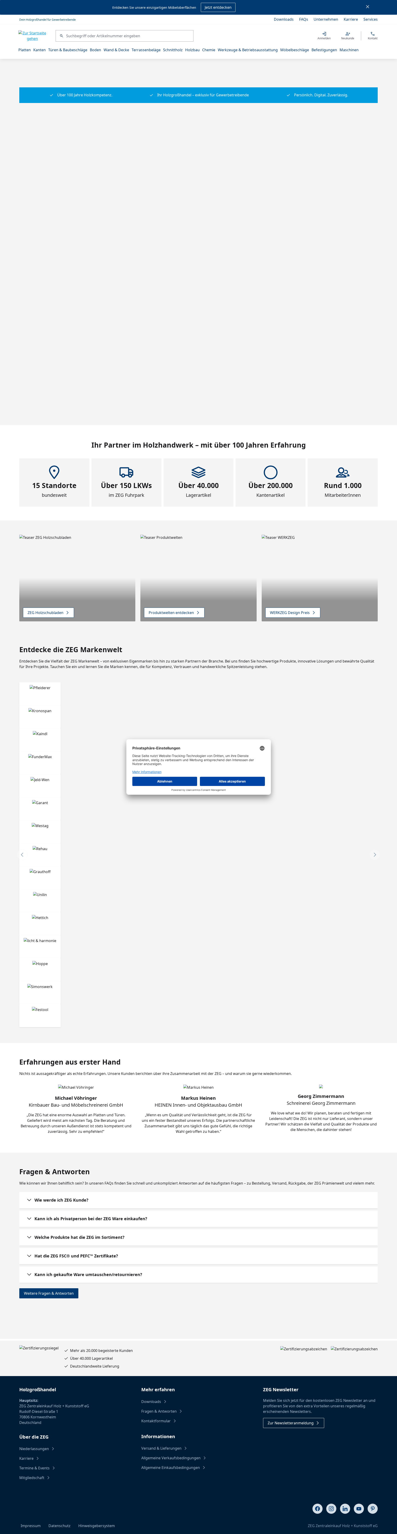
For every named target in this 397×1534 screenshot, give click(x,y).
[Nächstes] (374, 75)
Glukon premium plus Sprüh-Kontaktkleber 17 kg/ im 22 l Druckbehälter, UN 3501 (319, 331)
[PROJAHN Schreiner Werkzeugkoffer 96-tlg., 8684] (137, 288)
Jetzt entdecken (218, 7)
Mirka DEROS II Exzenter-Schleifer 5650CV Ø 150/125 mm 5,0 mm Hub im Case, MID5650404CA (244, 331)
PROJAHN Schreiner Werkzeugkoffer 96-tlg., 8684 (137, 331)
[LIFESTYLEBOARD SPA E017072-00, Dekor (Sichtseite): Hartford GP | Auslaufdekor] (47, 288)
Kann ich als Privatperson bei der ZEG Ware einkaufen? (90, 1218)
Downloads (284, 19)
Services (370, 19)
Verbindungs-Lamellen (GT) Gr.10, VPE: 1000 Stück (294, 331)
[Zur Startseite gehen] (32, 35)
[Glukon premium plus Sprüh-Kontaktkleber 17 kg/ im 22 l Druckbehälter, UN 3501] (320, 288)
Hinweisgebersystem (96, 1525)
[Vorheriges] (22, 75)
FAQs (303, 19)
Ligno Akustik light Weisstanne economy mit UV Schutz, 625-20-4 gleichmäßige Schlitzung (84, 331)
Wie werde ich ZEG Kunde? (61, 1200)
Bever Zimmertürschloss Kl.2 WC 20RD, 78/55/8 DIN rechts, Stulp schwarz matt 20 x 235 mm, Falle (362, 331)
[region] (198, 75)
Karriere (351, 19)
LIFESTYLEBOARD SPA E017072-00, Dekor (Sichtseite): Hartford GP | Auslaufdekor (44, 331)
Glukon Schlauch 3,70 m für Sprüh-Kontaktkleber (344, 331)
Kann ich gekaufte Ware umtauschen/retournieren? (88, 1274)
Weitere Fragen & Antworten (49, 1293)
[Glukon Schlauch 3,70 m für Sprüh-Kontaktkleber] (344, 288)
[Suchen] (61, 35)
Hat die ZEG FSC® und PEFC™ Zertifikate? (76, 1256)
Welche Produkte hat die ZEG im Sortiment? (79, 1237)
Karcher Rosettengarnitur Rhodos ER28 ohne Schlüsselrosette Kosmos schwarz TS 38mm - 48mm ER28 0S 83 (191, 331)
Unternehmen (326, 19)
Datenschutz (59, 1525)
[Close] (367, 7)
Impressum (31, 1525)
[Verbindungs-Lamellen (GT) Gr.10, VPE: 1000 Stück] (294, 288)
